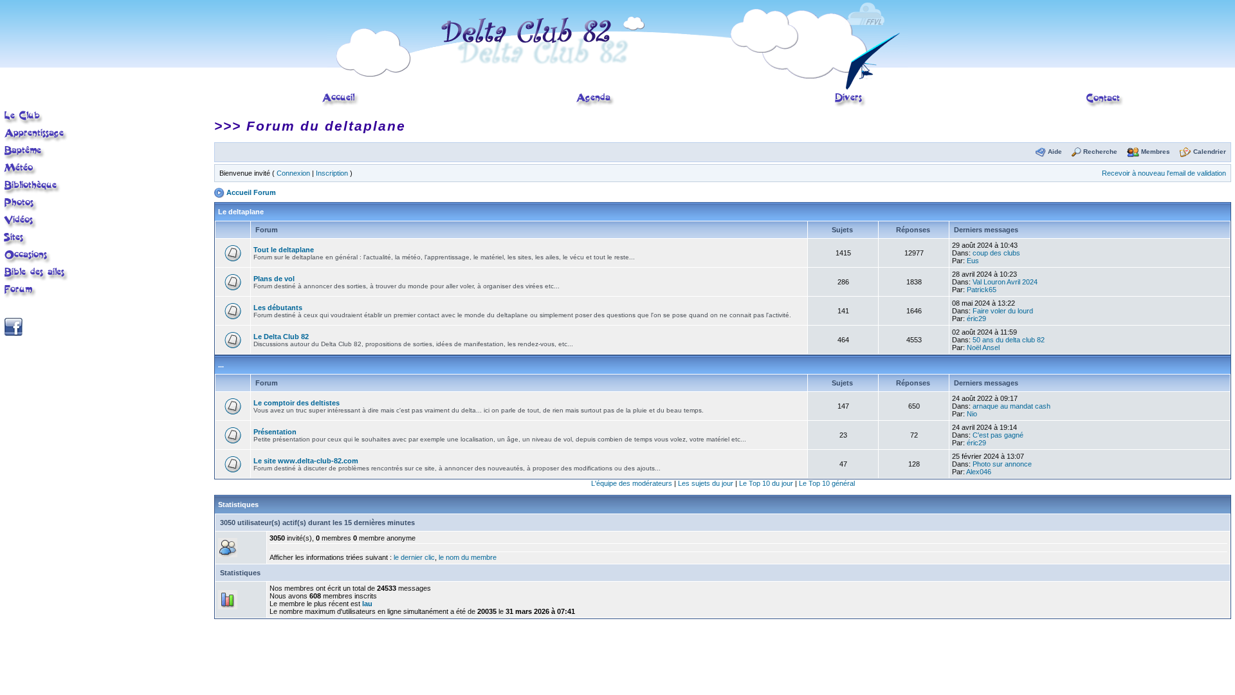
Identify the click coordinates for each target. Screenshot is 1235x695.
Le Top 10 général (827, 483)
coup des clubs (996, 253)
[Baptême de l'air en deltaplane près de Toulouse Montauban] (25, 152)
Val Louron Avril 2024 (1005, 282)
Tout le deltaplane (283, 250)
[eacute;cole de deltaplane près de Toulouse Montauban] (23, 117)
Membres (1155, 151)
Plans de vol (274, 279)
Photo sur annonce (1002, 464)
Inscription (332, 173)
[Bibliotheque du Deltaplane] (32, 186)
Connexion (293, 173)
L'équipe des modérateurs (631, 483)
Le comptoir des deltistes (296, 403)
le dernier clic (414, 557)
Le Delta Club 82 (281, 336)
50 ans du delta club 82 (1009, 340)
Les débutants (277, 307)
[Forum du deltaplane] (20, 291)
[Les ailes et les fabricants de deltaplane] (36, 273)
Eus (973, 260)
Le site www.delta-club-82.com (305, 461)
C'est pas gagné (998, 435)
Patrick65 (981, 289)
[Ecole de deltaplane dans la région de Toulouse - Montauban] (340, 100)
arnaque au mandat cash (1011, 406)
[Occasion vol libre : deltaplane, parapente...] (27, 256)
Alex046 (978, 472)
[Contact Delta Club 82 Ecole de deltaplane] (1105, 100)
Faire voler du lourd (1003, 311)
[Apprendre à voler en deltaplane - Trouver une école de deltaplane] (36, 134)
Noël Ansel (983, 347)
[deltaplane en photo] (21, 204)
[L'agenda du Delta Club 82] (595, 100)
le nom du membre (468, 557)
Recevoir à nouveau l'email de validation (1164, 173)
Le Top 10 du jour (766, 483)
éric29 (976, 318)
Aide (1055, 151)
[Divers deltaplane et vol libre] (850, 100)
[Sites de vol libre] (16, 239)
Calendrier (1209, 151)
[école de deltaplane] (617, 44)
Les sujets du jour (705, 483)
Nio (972, 414)
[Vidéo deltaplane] (20, 221)
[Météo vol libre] (20, 169)
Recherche (1100, 151)
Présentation (275, 432)
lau (367, 603)
